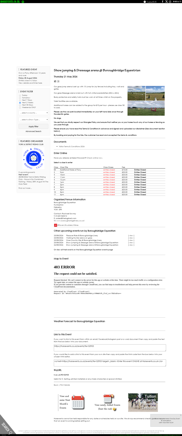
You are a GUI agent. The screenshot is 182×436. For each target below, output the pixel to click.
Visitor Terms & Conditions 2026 (72, 146)
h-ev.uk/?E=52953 (61, 375)
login (101, 433)
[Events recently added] (107, 411)
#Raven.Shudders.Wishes (67, 225)
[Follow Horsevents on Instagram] (170, 2)
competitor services (29, 433)
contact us (21, 431)
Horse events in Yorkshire (59, 433)
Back (56, 385)
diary (114, 431)
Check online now (94, 158)
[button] (146, 100)
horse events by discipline (126, 431)
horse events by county (143, 431)
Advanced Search (33, 131)
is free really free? (75, 433)
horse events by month (89, 431)
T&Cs (161, 431)
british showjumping (133, 433)
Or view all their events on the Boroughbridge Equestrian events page (83, 249)
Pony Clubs (77, 431)
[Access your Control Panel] (23, 1)
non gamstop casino (118, 433)
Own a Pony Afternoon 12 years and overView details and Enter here (32, 78)
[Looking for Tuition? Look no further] (143, 411)
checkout (107, 433)
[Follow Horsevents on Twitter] (166, 2)
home (157, 433)
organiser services (43, 433)
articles (59, 431)
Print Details (65, 385)
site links (155, 431)
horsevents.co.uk (10, 1)
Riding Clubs (67, 431)
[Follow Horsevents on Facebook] (162, 2)
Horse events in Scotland (90, 433)
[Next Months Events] (72, 411)
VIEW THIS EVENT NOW (166, 423)
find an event (30, 431)
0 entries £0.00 (151, 2)
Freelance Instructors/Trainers (46, 431)
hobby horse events (105, 431)
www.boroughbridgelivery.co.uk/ (70, 220)
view (131, 235)
